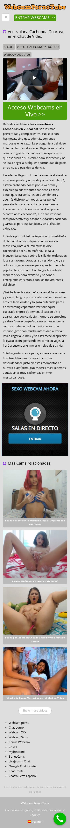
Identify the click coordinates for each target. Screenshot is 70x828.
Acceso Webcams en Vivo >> (35, 110)
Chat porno (16, 727)
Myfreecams (17, 752)
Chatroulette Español (23, 776)
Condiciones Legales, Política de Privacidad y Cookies (35, 812)
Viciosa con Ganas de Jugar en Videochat (35, 581)
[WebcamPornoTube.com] (35, 3)
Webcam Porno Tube (35, 803)
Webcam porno (19, 723)
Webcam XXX (17, 732)
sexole (9, 47)
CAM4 (13, 747)
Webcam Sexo (18, 737)
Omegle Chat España (22, 766)
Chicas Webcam (19, 742)
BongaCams (17, 756)
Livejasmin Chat (19, 761)
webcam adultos (17, 54)
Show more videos (35, 710)
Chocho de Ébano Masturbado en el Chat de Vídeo (35, 698)
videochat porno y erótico (38, 47)
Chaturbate (16, 771)
